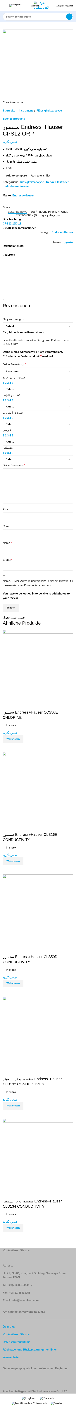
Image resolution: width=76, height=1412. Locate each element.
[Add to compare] (7, 1236)
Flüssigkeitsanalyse (49, 110)
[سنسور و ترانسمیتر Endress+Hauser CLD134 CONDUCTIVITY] (38, 1153)
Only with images (13, 319)
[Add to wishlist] (7, 1194)
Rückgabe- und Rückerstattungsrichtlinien (30, 1349)
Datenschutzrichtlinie (16, 1342)
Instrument (26, 110)
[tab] (17, 212)
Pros (5, 509)
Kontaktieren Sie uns (16, 1334)
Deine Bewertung (14, 364)
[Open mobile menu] (4, 5)
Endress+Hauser (23, 195)
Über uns (9, 1326)
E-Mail (7, 559)
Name (7, 542)
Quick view (17, 1236)
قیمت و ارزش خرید (14, 377)
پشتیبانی (8, 447)
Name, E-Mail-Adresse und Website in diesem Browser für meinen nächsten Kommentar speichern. (38, 583)
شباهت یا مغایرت (13, 412)
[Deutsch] (19, 5)
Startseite (9, 110)
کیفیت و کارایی (11, 395)
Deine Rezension (14, 465)
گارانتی (7, 430)
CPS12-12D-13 (12, 223)
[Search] (69, 16)
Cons (6, 526)
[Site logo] (42, 5)
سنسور (69, 241)
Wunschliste (11, 1357)
